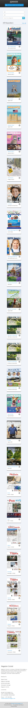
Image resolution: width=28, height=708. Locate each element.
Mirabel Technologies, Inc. (17, 703)
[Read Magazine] (14, 36)
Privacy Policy (14, 706)
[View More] (19, 47)
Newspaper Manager (6, 685)
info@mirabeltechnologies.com (8, 698)
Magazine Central (5, 687)
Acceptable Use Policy (18, 705)
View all (24, 23)
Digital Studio (4, 679)
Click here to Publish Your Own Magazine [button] (15, 5)
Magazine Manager (5, 681)
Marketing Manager (5, 683)
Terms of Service (8, 705)
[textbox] (12, 18)
